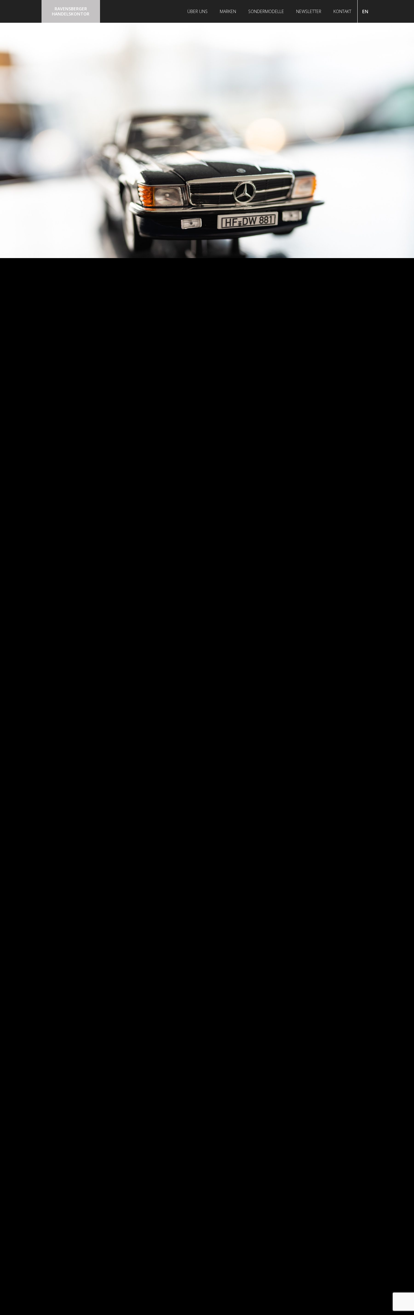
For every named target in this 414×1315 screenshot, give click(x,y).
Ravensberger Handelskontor (70, 11)
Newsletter (308, 11)
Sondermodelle (266, 11)
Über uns (197, 11)
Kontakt (342, 11)
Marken (228, 11)
